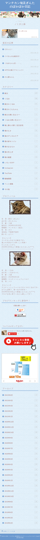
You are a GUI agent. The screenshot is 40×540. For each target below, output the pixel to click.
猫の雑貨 (21, 157)
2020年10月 (21, 432)
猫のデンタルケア (20, 136)
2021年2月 (21, 411)
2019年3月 (20, 518)
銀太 (21, 93)
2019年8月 (21, 502)
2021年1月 (21, 416)
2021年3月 (21, 406)
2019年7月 (21, 507)
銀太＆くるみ (21, 104)
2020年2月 (21, 475)
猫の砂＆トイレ (20, 141)
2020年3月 (21, 470)
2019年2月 (21, 523)
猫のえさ (21, 131)
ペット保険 (20, 184)
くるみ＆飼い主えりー (20, 120)
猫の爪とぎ (20, 152)
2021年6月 (21, 395)
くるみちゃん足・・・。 (13, 63)
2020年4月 (21, 464)
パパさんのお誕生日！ (13, 56)
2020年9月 (21, 438)
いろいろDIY (20, 162)
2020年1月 (21, 480)
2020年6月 (21, 454)
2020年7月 (21, 448)
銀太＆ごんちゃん (20, 109)
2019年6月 (20, 512)
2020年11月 (21, 427)
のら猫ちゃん (9, 77)
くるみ (21, 99)
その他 (20, 189)
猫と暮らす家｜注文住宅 (20, 125)
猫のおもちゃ (21, 146)
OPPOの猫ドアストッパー (14, 70)
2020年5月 (21, 459)
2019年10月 (20, 496)
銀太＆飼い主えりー (20, 115)
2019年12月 (21, 486)
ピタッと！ (9, 49)
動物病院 (21, 179)
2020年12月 (21, 422)
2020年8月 (21, 443)
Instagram (21, 168)
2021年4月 (20, 400)
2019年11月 (21, 491)
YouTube (20, 173)
